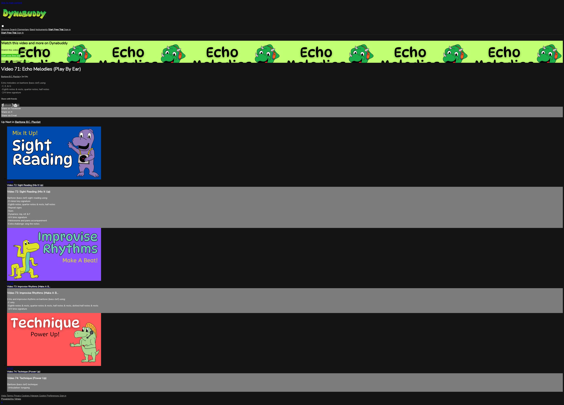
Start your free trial (10, 55)
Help (4, 395)
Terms (10, 395)
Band (32, 29)
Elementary (23, 29)
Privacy (18, 395)
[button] (3, 26)
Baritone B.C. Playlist (10, 76)
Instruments (42, 29)
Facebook (6, 105)
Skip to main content (11, 2)
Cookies (26, 395)
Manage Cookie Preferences (45, 395)
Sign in (67, 29)
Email (16, 105)
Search (13, 29)
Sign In (20, 32)
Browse (5, 29)
